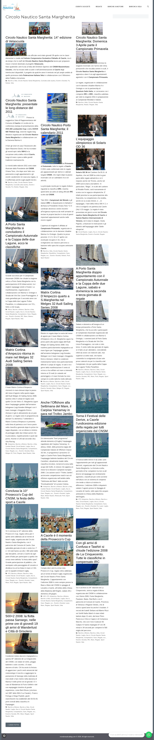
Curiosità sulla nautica (48, 80)
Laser (101, 506)
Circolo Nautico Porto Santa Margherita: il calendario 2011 (56, 128)
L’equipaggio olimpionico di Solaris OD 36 (91, 142)
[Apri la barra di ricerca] (148, 6)
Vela (12, 83)
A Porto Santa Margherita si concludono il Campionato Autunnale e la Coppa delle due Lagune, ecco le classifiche (22, 236)
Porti (68, 255)
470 (79, 499)
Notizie (8, 83)
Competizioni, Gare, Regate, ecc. (95, 374)
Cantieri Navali (10, 446)
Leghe (106, 506)
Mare (25, 316)
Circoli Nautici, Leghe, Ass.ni (87, 232)
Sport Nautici (45, 258)
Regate (99, 6)
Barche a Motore (115, 6)
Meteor (30, 316)
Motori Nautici (49, 495)
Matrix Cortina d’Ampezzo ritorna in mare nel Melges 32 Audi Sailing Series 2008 (20, 357)
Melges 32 (60, 388)
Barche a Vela (135, 6)
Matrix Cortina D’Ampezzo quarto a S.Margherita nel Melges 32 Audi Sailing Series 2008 (57, 300)
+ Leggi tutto (13, 725)
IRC (22, 316)
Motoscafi (58, 495)
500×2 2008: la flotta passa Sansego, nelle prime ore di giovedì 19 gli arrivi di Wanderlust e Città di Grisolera (22, 623)
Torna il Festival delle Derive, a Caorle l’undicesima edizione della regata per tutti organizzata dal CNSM (92, 423)
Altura (10, 309)
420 (44, 596)
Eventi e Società (83, 6)
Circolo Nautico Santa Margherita (29, 80)
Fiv (69, 80)
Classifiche (52, 253)
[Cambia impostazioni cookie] (4, 736)
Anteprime (11, 444)
